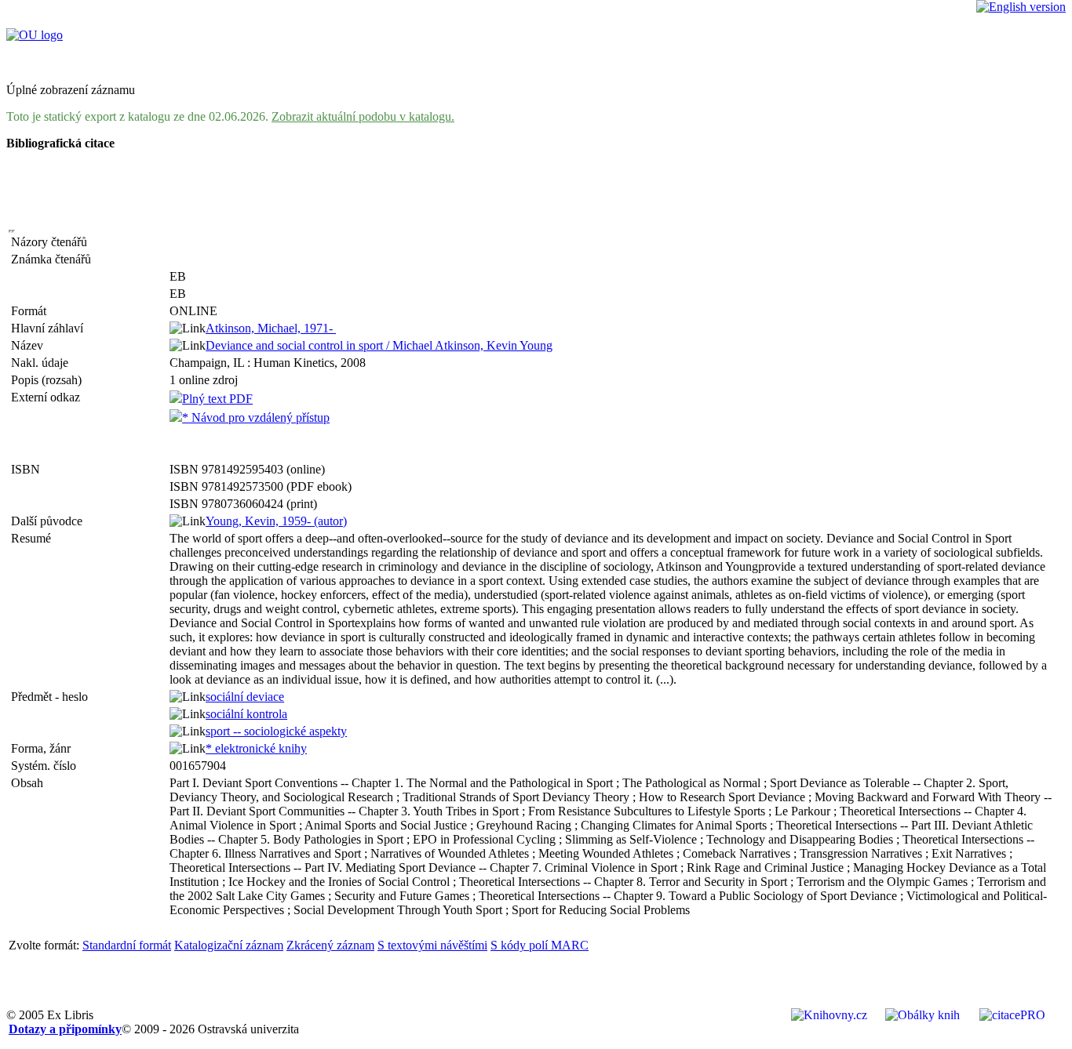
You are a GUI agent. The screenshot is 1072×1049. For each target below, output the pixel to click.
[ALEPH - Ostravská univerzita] (34, 35)
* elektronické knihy (256, 748)
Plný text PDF (217, 398)
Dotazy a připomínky (65, 1029)
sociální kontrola (246, 714)
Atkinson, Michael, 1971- (271, 328)
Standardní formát (126, 945)
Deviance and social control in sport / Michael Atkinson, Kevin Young (379, 345)
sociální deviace (245, 696)
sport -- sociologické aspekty (276, 731)
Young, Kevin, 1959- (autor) (276, 521)
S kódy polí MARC (539, 945)
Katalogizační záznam (228, 945)
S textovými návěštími (432, 945)
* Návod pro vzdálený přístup (256, 417)
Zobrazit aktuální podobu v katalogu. (363, 116)
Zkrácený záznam (330, 945)
